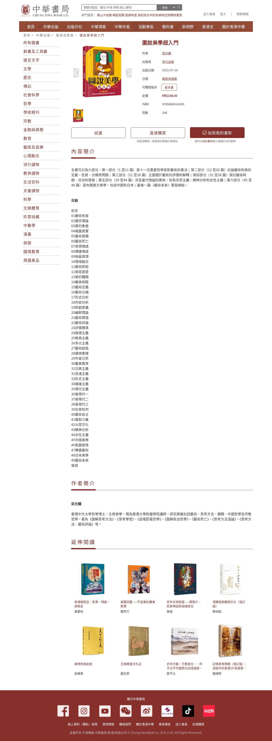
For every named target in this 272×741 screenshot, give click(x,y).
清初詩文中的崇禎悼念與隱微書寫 (159, 15)
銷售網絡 (243, 14)
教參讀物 (31, 173)
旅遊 (27, 242)
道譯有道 (131, 15)
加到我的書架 (219, 132)
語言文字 (31, 60)
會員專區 (165, 724)
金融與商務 (33, 129)
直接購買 (158, 132)
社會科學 (31, 94)
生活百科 (31, 182)
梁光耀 (166, 53)
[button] (129, 72)
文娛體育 (31, 208)
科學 (27, 199)
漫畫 (27, 234)
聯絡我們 (125, 724)
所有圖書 (31, 42)
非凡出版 (168, 61)
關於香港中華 (145, 724)
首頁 (27, 35)
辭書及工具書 (35, 51)
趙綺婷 (216, 673)
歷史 (27, 77)
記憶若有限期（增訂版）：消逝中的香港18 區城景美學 (229, 668)
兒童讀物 (31, 190)
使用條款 (108, 724)
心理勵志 (31, 155)
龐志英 (124, 673)
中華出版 (43, 35)
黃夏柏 (78, 611)
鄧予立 (171, 673)
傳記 (27, 86)
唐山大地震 (104, 15)
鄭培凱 (216, 611)
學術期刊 (31, 112)
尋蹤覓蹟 (118, 15)
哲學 (27, 103)
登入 (223, 14)
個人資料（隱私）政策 (83, 724)
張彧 (170, 611)
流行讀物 (31, 164)
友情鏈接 (198, 724)
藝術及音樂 (65, 35)
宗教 (27, 121)
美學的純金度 (83, 664)
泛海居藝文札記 (130, 664)
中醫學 (29, 225)
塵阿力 (124, 611)
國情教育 (31, 251)
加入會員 (209, 14)
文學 (27, 68)
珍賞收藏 (31, 216)
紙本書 (169, 87)
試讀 (98, 132)
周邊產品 (31, 260)
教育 (27, 138)
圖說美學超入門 (92, 35)
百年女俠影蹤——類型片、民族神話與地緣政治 (184, 604)
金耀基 (78, 673)
